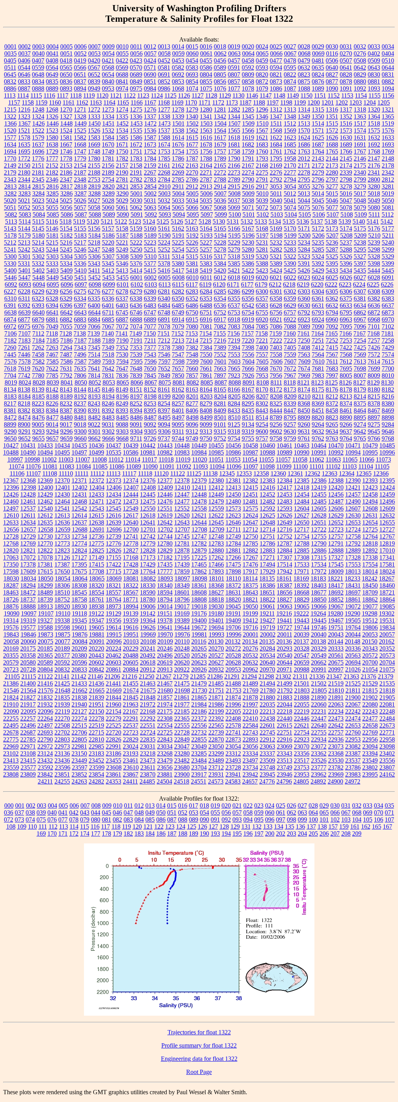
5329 (388, 256)
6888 (136, 319)
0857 (234, 81)
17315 (318, 557)
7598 (178, 361)
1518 (374, 123)
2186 (66, 172)
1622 (276, 137)
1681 (234, 144)
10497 (79, 452)
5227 (206, 242)
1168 (164, 102)
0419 (80, 60)
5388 (262, 263)
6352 (192, 298)
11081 (50, 466)
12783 (216, 543)
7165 (331, 333)
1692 (374, 144)
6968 (374, 319)
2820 (108, 186)
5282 (276, 249)
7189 (108, 340)
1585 (122, 137)
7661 (206, 368)
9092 (150, 424)
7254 (360, 340)
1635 (24, 144)
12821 (28, 550)
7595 (136, 361)
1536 (150, 130)
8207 (262, 396)
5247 (94, 249)
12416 (267, 487)
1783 (136, 158)
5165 (220, 228)
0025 (276, 46)
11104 (365, 466)
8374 (346, 403)
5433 (332, 270)
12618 (147, 515)
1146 (252, 95)
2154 (80, 165)
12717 (301, 529)
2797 (332, 179)
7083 (234, 326)
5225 (178, 242)
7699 (374, 368)
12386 (318, 480)
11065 (350, 459)
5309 (136, 256)
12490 (353, 501)
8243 (94, 403)
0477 (276, 60)
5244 (52, 249)
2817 (66, 186)
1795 (276, 158)
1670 (108, 144)
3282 (10, 193)
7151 (163, 333)
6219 (303, 284)
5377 (150, 263)
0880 (360, 81)
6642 (66, 312)
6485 (178, 305)
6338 (136, 298)
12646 (233, 522)
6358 (276, 298)
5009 (248, 193)
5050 (388, 200)
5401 (24, 270)
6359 (290, 298)
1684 (276, 144)
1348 (290, 116)
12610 (11, 515)
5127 (191, 221)
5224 (164, 242)
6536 (220, 305)
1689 (346, 144)
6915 (192, 319)
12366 (381, 473)
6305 (332, 291)
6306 (346, 291)
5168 (262, 228)
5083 (25, 214)
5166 (234, 228)
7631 (66, 368)
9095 (178, 424)
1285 (248, 109)
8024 (25, 382)
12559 (216, 508)
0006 (80, 46)
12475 (147, 501)
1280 (206, 109)
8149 (122, 389)
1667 (66, 144)
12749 (233, 536)
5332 (38, 263)
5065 (178, 207)
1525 (80, 130)
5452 (94, 277)
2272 (220, 172)
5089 (109, 214)
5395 (332, 263)
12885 (301, 550)
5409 (66, 270)
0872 (262, 81)
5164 (206, 228)
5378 (164, 263)
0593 (262, 67)
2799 (360, 179)
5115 (38, 221)
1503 (206, 123)
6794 (332, 312)
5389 (276, 263)
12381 (233, 480)
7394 (234, 347)
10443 (165, 445)
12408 (148, 487)
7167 (359, 333)
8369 (318, 403)
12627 (301, 515)
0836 (66, 81)
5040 (276, 200)
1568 (276, 130)
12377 (165, 480)
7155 (219, 333)
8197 (136, 396)
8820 (318, 417)
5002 (150, 193)
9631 (304, 431)
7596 (150, 361)
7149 (135, 333)
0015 (192, 46)
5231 (262, 242)
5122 (121, 221)
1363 (360, 116)
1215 (10, 109)
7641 (94, 368)
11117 (129, 473)
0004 (52, 46)
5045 (318, 200)
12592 (267, 508)
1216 (24, 109)
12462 (45, 501)
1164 (109, 102)
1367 (24, 123)
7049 (52, 326)
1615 (192, 137)
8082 (193, 382)
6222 (331, 284)
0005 (66, 46)
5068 (220, 207)
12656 (11, 529)
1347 (276, 116)
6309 (388, 291)
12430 (62, 494)
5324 (318, 256)
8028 (39, 382)
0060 (192, 53)
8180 (374, 389)
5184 (94, 235)
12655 (387, 522)
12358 (261, 473)
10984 (199, 452)
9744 (178, 438)
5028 (108, 200)
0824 (318, 74)
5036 (220, 200)
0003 (38, 46)
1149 (293, 95)
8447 (290, 410)
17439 (182, 564)
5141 (373, 221)
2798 (346, 179)
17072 (28, 557)
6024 (318, 277)
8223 (38, 403)
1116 (49, 95)
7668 (262, 368)
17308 (301, 557)
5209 (360, 235)
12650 (301, 522)
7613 (360, 361)
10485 (387, 445)
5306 (94, 256)
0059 (178, 53)
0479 (304, 60)
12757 (336, 536)
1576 (388, 130)
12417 (284, 487)
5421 (234, 270)
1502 (192, 123)
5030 (136, 200)
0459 (262, 60)
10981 (147, 452)
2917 (262, 186)
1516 (346, 123)
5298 (374, 249)
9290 (10, 431)
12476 (165, 501)
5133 (261, 221)
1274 (122, 109)
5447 (24, 277)
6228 (24, 291)
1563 (206, 130)
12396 (11, 487)
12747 (199, 536)
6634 (360, 305)
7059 (80, 326)
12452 (267, 494)
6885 (108, 319)
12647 (250, 522)
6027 (360, 277)
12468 (79, 501)
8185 (38, 396)
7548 (192, 354)
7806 (80, 375)
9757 (262, 438)
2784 (164, 179)
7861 (206, 375)
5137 (317, 221)
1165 (123, 102)
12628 (318, 515)
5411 (94, 270)
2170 (290, 165)
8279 (206, 403)
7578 (24, 361)
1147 (266, 95)
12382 (250, 480)
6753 (234, 312)
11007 (82, 459)
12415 (250, 487)
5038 (248, 200)
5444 (374, 270)
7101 (374, 326)
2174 (346, 165)
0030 (332, 46)
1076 (220, 88)
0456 (220, 60)
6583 (262, 305)
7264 (66, 347)
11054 (249, 459)
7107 (24, 333)
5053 (38, 207)
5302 (38, 256)
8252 (136, 403)
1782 (122, 158)
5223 (150, 242)
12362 (312, 473)
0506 (332, 60)
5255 (192, 249)
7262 (38, 347)
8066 (137, 382)
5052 (24, 207)
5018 (374, 193)
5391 (304, 263)
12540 (45, 508)
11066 (366, 459)
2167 (248, 165)
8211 (318, 396)
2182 (52, 172)
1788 (206, 158)
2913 (206, 186)
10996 (387, 452)
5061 (122, 207)
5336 (80, 263)
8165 (220, 389)
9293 (38, 431)
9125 (234, 424)
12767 (387, 536)
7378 (164, 347)
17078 (45, 557)
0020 (248, 46)
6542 (248, 305)
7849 (164, 375)
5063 (150, 207)
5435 (360, 270)
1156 (388, 95)
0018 (220, 46)
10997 (15, 459)
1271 (80, 109)
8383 (38, 410)
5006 (206, 193)
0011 (136, 46)
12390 (353, 480)
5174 (346, 228)
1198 (286, 102)
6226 (387, 284)
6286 (234, 291)
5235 (318, 242)
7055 (66, 326)
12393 (370, 480)
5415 (150, 270)
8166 (234, 389)
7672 (290, 368)
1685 (290, 144)
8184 (24, 396)
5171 (304, 228)
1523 (52, 130)
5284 (304, 249)
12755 (318, 536)
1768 (374, 151)
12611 (28, 515)
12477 (182, 501)
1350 (318, 116)
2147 (374, 158)
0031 (346, 46)
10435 (79, 445)
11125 (194, 473)
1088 (304, 88)
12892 (370, 550)
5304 (66, 256)
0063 (234, 53)
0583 (192, 67)
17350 (11, 564)
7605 (262, 361)
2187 (80, 172)
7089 (304, 326)
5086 (67, 214)
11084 (83, 466)
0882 (388, 81)
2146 (360, 158)
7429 (388, 347)
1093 (374, 88)
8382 (24, 410)
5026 (80, 200)
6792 (304, 312)
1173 (232, 102)
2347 (66, 179)
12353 (244, 473)
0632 (304, 67)
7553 (234, 354)
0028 (304, 46)
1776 (38, 158)
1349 (304, 116)
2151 (38, 165)
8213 (346, 396)
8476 (38, 417)
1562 (192, 130)
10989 (284, 452)
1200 (313, 102)
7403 (276, 347)
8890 (346, 417)
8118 (290, 382)
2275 (262, 172)
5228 (220, 242)
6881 (52, 319)
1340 (192, 116)
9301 (94, 431)
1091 (346, 88)
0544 (24, 67)
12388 (336, 480)
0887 (24, 88)
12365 (364, 473)
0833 (24, 81)
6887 (122, 319)
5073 (276, 207)
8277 (192, 403)
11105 (382, 466)
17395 (79, 564)
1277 (164, 109)
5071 (248, 207)
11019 (182, 459)
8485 (122, 417)
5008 (234, 193)
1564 (220, 130)
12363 (329, 473)
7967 (290, 375)
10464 (318, 445)
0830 (374, 74)
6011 (206, 277)
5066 (192, 207)
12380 (216, 480)
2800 (374, 179)
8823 (332, 417)
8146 (108, 389)
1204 (369, 102)
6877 (24, 319)
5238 (360, 242)
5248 (108, 249)
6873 (388, 312)
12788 (301, 543)
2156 (108, 165)
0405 (10, 60)
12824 (79, 550)
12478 (199, 501)
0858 (248, 81)
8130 (387, 382)
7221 (262, 340)
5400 (10, 270)
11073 (383, 459)
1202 (341, 102)
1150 (306, 95)
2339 (346, 172)
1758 (234, 151)
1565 (234, 130)
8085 (207, 382)
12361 (295, 473)
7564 (318, 354)
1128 (211, 95)
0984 (150, 88)
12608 (370, 508)
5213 (24, 242)
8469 (388, 410)
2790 (248, 179)
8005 (346, 375)
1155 (374, 95)
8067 (151, 382)
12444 (130, 494)
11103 (349, 466)
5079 (360, 207)
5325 (332, 256)
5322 (290, 256)
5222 (136, 242)
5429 (318, 270)
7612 (346, 361)
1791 (248, 158)
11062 (316, 459)
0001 (10, 46)
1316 (332, 109)
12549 (130, 508)
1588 (164, 137)
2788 (220, 179)
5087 (81, 214)
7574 (388, 354)
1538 (178, 130)
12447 (182, 494)
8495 (164, 417)
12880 (216, 550)
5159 (136, 228)
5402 (38, 270)
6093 (25, 284)
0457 (234, 60)
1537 (164, 130)
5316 (206, 256)
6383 (388, 298)
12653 (353, 522)
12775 (96, 543)
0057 (150, 53)
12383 (267, 480)
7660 (192, 368)
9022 (94, 424)
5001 (136, 193)
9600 (262, 431)
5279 (234, 249)
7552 (220, 354)
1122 (130, 95)
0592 (248, 67)
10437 (113, 445)
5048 (360, 200)
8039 (53, 382)
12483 (284, 501)
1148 (279, 95)
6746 (136, 312)
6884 (94, 319)
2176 (374, 165)
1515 (332, 123)
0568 (108, 67)
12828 (147, 550)
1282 (234, 109)
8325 (276, 403)
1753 (164, 151)
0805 (220, 74)
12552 (182, 508)
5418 (192, 270)
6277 (108, 291)
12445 (147, 494)
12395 (387, 480)
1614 (178, 137)
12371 (79, 480)
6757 (290, 312)
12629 (336, 515)
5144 (24, 228)
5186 (108, 235)
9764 (346, 438)
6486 (192, 305)
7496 (80, 354)
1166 (137, 102)
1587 (150, 137)
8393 (122, 410)
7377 (150, 347)
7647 (122, 368)
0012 (150, 46)
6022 (290, 277)
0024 (262, 46)
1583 (94, 137)
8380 (388, 403)
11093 (200, 466)
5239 (374, 242)
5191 (178, 235)
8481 (80, 417)
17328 (353, 557)
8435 (248, 410)
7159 (275, 333)
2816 (52, 186)
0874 (290, 81)
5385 (234, 263)
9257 (290, 424)
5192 (192, 235)
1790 (234, 158)
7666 (248, 368)
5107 (332, 214)
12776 (113, 543)
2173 (332, 165)
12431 (79, 494)
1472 (150, 123)
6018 (234, 277)
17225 (199, 557)
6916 (206, 319)
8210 (304, 396)
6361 (318, 298)
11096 (233, 466)
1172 (218, 102)
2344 (24, 179)
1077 (234, 88)
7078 (164, 326)
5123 (135, 221)
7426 (374, 347)
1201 (327, 102)
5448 (38, 277)
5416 (164, 270)
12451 (250, 494)
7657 (178, 368)
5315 (192, 256)
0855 (206, 81)
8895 (360, 417)
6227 (10, 291)
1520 (10, 130)
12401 (62, 487)
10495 (62, 452)
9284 (388, 424)
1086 (276, 88)
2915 (234, 186)
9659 (66, 438)
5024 (52, 200)
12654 (370, 522)
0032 (360, 46)
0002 (24, 46)
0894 (80, 88)
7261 (24, 347)
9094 (164, 424)
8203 (206, 396)
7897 (220, 375)
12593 (284, 508)
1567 (262, 130)
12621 (199, 515)
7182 (10, 340)
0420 (94, 60)
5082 (11, 214)
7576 (10, 361)
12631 (370, 515)
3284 (38, 193)
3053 (276, 186)
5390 (290, 263)
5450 (66, 277)
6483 (150, 305)
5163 (192, 228)
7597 (164, 361)
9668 (122, 438)
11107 (33, 473)
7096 (360, 326)
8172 (276, 389)
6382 (374, 298)
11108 (49, 473)
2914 (220, 186)
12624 (250, 515)
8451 (318, 410)
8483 (108, 417)
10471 (353, 445)
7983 (318, 375)
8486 (136, 417)
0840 (108, 81)
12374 (130, 480)
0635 (318, 67)
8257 (178, 403)
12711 (233, 529)
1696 (38, 151)
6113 (165, 284)
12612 (45, 515)
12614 (79, 515)
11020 (199, 459)
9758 (276, 438)
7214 (192, 340)
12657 (28, 529)
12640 (130, 522)
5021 (24, 200)
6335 (94, 298)
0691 (164, 74)
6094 (39, 284)
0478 (290, 60)
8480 (66, 417)
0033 (374, 46)
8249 (122, 403)
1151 (320, 95)
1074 (192, 88)
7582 (38, 361)
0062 (220, 53)
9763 (332, 438)
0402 (374, 53)
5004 (178, 193)
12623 (233, 515)
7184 (38, 340)
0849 (136, 81)
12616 (113, 515)
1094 (388, 88)
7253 (346, 340)
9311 (178, 431)
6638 (10, 312)
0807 (234, 74)
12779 (147, 543)
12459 (387, 494)
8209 (290, 396)
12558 (199, 508)
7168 (373, 333)
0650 (66, 74)
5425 (290, 270)
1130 (238, 95)
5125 (163, 221)
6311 (24, 298)
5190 (164, 235)
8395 (150, 410)
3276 (318, 186)
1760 (262, 151)
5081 (388, 207)
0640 (332, 67)
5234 (304, 242)
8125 (331, 382)
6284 (206, 291)
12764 (370, 536)
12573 (233, 508)
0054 (108, 53)
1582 (80, 137)
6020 (262, 277)
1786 (178, 158)
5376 (136, 263)
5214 (38, 242)
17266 (233, 557)
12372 (96, 480)
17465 (199, 564)
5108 (346, 214)
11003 (65, 459)
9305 (150, 431)
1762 (290, 151)
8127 (359, 382)
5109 (360, 214)
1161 (69, 102)
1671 (122, 144)
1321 (388, 109)
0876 (318, 81)
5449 (52, 277)
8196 (122, 396)
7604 (248, 361)
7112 (38, 333)
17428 (130, 564)
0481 (318, 60)
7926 (248, 375)
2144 (332, 158)
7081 (206, 326)
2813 (10, 186)
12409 (165, 487)
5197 (262, 235)
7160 (289, 333)
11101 (316, 466)
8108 (263, 382)
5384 (220, 263)
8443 (262, 410)
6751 (206, 312)
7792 (66, 375)
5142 (387, 221)
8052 (95, 382)
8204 (220, 396)
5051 (10, 207)
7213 (178, 340)
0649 (52, 74)
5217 (80, 242)
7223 (290, 340)
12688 (79, 529)
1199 (300, 102)
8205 (234, 396)
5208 (346, 235)
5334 (66, 263)
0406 (24, 60)
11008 (99, 459)
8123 (317, 382)
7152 (177, 333)
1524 (66, 130)
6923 (304, 319)
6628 (276, 305)
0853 (178, 81)
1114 (23, 95)
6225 (373, 284)
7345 (94, 347)
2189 (108, 172)
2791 (262, 179)
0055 (122, 53)
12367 (11, 480)
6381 (360, 298)
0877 (332, 81)
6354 (220, 298)
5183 (80, 235)
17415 (96, 564)
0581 (164, 67)
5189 (150, 235)
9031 (108, 424)
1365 (388, 116)
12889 (353, 550)
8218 (24, 403)
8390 (80, 410)
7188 (94, 340)
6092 (11, 284)
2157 (122, 165)
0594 (276, 67)
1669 (94, 144)
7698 (360, 368)
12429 (45, 494)
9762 (318, 438)
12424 (387, 487)
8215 (374, 396)
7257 (374, 340)
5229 (234, 242)
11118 (145, 473)
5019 (388, 193)
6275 (80, 291)
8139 (38, 389)
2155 (94, 165)
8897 (374, 417)
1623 (290, 137)
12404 (97, 487)
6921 (276, 319)
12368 (28, 480)
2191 (136, 172)
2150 (24, 165)
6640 (38, 312)
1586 (136, 137)
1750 (122, 151)
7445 (10, 354)
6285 (220, 291)
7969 (304, 375)
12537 (28, 508)
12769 (28, 543)
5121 (107, 221)
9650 (10, 438)
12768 (11, 543)
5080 (374, 207)
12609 (387, 508)
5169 (276, 228)
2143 (318, 158)
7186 (66, 340)
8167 (248, 389)
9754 (234, 438)
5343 (94, 263)
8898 (388, 417)
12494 (370, 501)
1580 (52, 137)
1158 (28, 102)
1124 (157, 95)
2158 (136, 165)
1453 (136, 123)
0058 (164, 53)
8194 (108, 396)
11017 (149, 459)
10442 (147, 445)
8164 (206, 389)
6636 (374, 305)
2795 (304, 179)
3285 (52, 193)
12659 (62, 529)
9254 (262, 424)
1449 (80, 123)
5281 (262, 249)
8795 (290, 417)
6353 (206, 298)
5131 (233, 221)
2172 (318, 165)
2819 (94, 186)
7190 (122, 340)
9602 (276, 431)
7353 (136, 347)
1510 (262, 123)
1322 (10, 116)
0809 (248, 74)
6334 (80, 298)
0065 (262, 53)
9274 (360, 424)
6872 (374, 312)
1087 (290, 88)
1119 (89, 95)
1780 (94, 158)
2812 (388, 179)
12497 (11, 508)
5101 (249, 214)
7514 (94, 354)
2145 (346, 158)
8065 (123, 382)
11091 (167, 466)
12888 (336, 550)
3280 (374, 186)
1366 (10, 123)
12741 (130, 536)
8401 (178, 410)
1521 (24, 130)
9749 (192, 438)
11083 (66, 466)
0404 (388, 53)
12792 (353, 543)
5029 (122, 200)
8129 (373, 382)
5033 (178, 200)
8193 (94, 396)
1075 (206, 88)
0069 (318, 53)
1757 (220, 151)
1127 (198, 95)
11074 (16, 466)
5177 (388, 228)
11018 (166, 459)
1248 (38, 109)
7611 (332, 361)
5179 (24, 235)
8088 (235, 382)
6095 (53, 284)
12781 (182, 543)
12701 (148, 529)
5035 (206, 200)
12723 (336, 529)
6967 (360, 319)
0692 (178, 74)
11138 (210, 473)
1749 (108, 151)
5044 (304, 200)
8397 (164, 410)
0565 (66, 67)
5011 (276, 193)
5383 (206, 263)
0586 (206, 67)
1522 (38, 130)
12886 (318, 550)
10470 (336, 445)
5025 (66, 200)
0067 (290, 53)
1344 (234, 116)
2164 (206, 165)
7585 (52, 361)
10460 (267, 445)
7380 (178, 347)
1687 (318, 144)
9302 (108, 431)
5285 (318, 249)
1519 (388, 123)
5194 (220, 235)
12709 (216, 529)
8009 (374, 375)
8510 (234, 417)
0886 (10, 88)
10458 (250, 445)
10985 (216, 452)
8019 (11, 382)
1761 (276, 151)
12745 (182, 536)
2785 (178, 179)
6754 (248, 312)
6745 (122, 312)
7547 (178, 354)
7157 (247, 333)
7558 (276, 354)
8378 (374, 403)
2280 (332, 172)
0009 (108, 46)
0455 (206, 60)
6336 (108, 298)
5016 (346, 193)
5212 (10, 242)
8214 (360, 396)
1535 (136, 130)
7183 (24, 340)
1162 (82, 102)
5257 (206, 249)
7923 (234, 375)
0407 (38, 60)
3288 (94, 193)
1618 (234, 137)
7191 (136, 340)
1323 (24, 116)
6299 (248, 291)
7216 (220, 340)
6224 (359, 284)
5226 (192, 242)
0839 (94, 81)
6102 (137, 284)
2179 (10, 172)
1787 (192, 158)
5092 (151, 214)
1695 (24, 151)
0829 (360, 74)
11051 (216, 459)
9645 (374, 431)
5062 (136, 207)
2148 (388, 158)
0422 (122, 60)
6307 (360, 291)
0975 (136, 88)
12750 (250, 536)
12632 (387, 515)
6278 (122, 291)
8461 (346, 410)
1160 (55, 102)
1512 (290, 123)
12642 (165, 522)
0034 (388, 46)
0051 (66, 53)
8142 (52, 389)
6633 (346, 305)
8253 (150, 403)
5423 (262, 270)
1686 (304, 144)
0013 (164, 46)
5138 (331, 221)
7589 (94, 361)
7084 (248, 326)
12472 (113, 501)
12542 (79, 508)
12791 (336, 543)
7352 (122, 347)
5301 (24, 256)
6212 (275, 284)
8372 (332, 403)
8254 (164, 403)
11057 (283, 459)
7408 (304, 347)
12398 (28, 487)
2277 (290, 172)
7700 (388, 368)
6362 (332, 298)
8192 (80, 396)
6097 (81, 284)
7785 (52, 375)
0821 (276, 74)
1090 (332, 88)
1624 (304, 137)
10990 (301, 452)
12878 (182, 550)
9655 (38, 438)
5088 (95, 214)
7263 (52, 347)
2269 (178, 172)
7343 (80, 347)
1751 (136, 151)
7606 (276, 361)
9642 (360, 431)
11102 (333, 466)
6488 (206, 305)
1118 (76, 95)
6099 (109, 284)
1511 (276, 123)
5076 (318, 207)
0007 (94, 46)
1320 (374, 109)
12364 (346, 473)
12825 (96, 550)
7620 (38, 368)
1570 (304, 130)
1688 (332, 144)
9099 (206, 424)
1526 (94, 130)
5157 (108, 228)
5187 (122, 235)
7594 (122, 361)
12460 (11, 501)
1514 (318, 123)
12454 (301, 494)
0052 (80, 53)
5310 (150, 256)
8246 (108, 403)
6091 (388, 277)
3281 (388, 186)
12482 (267, 501)
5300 (10, 256)
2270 (192, 172)
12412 (216, 487)
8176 (332, 389)
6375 (346, 298)
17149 (96, 557)
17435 (165, 564)
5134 (275, 221)
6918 (234, 319)
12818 (370, 543)
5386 (248, 263)
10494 (45, 452)
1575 (374, 130)
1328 (80, 116)
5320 (262, 256)
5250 (136, 249)
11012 (116, 459)
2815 (38, 186)
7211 (150, 340)
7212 (164, 340)
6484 (164, 305)
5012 (290, 193)
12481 (250, 501)
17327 (336, 557)
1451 (108, 123)
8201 (192, 396)
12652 (336, 522)
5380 (178, 263)
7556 (248, 354)
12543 (96, 508)
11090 (150, 466)
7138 (79, 333)
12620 (182, 515)
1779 (80, 158)
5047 (346, 200)
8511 (248, 417)
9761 (304, 438)
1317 (346, 109)
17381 (45, 564)
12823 (62, 550)
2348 (80, 179)
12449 (216, 494)
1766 (346, 151)
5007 (220, 193)
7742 (24, 375)
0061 (206, 53)
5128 (205, 221)
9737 (164, 438)
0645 (10, 74)
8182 (388, 389)
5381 (192, 263)
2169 (276, 165)
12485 (318, 501)
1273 (108, 109)
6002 (150, 277)
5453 (108, 277)
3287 (80, 193)
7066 (94, 326)
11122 (177, 473)
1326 (52, 116)
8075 (165, 382)
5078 (346, 207)
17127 (79, 557)
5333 (52, 263)
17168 (130, 557)
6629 (290, 305)
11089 (133, 466)
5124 (149, 221)
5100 (235, 214)
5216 (66, 242)
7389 (220, 347)
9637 (346, 431)
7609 (304, 361)
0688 (122, 74)
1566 (248, 130)
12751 (267, 536)
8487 (150, 417)
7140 (107, 333)
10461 (284, 445)
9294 (52, 431)
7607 (290, 361)
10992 (336, 452)
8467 (374, 410)
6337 (122, 298)
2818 (80, 186)
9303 (122, 431)
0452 (164, 60)
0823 (304, 74)
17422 (113, 564)
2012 (304, 158)
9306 (164, 431)
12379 (199, 480)
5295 (360, 249)
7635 (80, 368)
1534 (122, 130)
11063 (333, 459)
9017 (66, 424)
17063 (11, 557)
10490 (28, 452)
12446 (165, 494)
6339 (150, 298)
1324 (38, 116)
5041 (290, 200)
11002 (49, 459)
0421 (108, 60)
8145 (94, 389)
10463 (301, 445)
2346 (52, 179)
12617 (130, 515)
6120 (219, 284)
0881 (374, 81)
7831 (108, 375)
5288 (346, 249)
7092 (332, 326)
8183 (10, 396)
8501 (220, 417)
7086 (276, 326)
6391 (10, 305)
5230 (248, 242)
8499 (206, 417)
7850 (178, 375)
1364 (374, 116)
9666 (108, 438)
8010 (388, 375)
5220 (108, 242)
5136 (303, 221)
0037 (24, 53)
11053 (233, 459)
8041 (67, 382)
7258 (388, 340)
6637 (388, 305)
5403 (52, 270)
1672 (136, 144)
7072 (122, 326)
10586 (130, 452)
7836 (122, 375)
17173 (147, 557)
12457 (353, 494)
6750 (192, 312)
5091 (137, 214)
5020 (10, 200)
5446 (10, 277)
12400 (45, 487)
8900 (24, 424)
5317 (220, 256)
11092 (183, 466)
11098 (267, 466)
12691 (97, 529)
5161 (164, 228)
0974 (122, 88)
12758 (353, 536)
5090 (123, 214)
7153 (191, 333)
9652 (24, 438)
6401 (108, 305)
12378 (182, 480)
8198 (150, 396)
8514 (262, 417)
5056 (66, 207)
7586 (66, 361)
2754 (108, 179)
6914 (178, 319)
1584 (108, 137)
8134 (10, 389)
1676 (178, 144)
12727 (387, 529)
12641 (147, 522)
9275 (374, 424)
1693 (388, 144)
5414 (136, 270)
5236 (332, 242)
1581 (66, 137)
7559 (290, 354)
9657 (52, 438)
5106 (318, 214)
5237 (346, 242)
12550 (147, 508)
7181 (387, 333)
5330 (10, 263)
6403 (122, 305)
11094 (217, 466)
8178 (346, 389)
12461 (28, 501)
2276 (276, 172)
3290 (122, 193)
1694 (10, 151)
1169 (177, 102)
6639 (24, 312)
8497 (178, 417)
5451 (80, 277)
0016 (206, 46)
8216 (388, 396)
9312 (192, 431)
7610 (318, 361)
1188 (259, 102)
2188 (94, 172)
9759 (290, 438)
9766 (374, 438)
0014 (178, 46)
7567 (332, 354)
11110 (66, 473)
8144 (80, 389)
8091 (249, 382)
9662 (94, 438)
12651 (318, 522)
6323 (38, 298)
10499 (96, 452)
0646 (24, 74)
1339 (178, 116)
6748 (164, 312)
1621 (262, 137)
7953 (262, 375)
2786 (192, 179)
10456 (233, 445)
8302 (262, 403)
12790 (318, 543)
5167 (248, 228)
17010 (387, 550)
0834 (38, 81)
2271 (206, 172)
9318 (234, 431)
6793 (318, 312)
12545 (113, 508)
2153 (66, 165)
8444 (276, 410)
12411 (199, 487)
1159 (41, 102)
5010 (262, 193)
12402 (79, 487)
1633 (388, 137)
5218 (94, 242)
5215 (52, 242)
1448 (66, 123)
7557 (262, 354)
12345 (227, 473)
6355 (234, 298)
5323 (304, 256)
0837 (80, 81)
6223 (345, 284)
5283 (290, 249)
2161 (164, 165)
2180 (24, 172)
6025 (332, 277)
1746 (66, 151)
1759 (248, 151)
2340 (360, 172)
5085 (53, 214)
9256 (276, 424)
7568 (346, 354)
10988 (267, 452)
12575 (250, 508)
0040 (38, 53)
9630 (290, 431)
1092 (360, 88)
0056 (136, 53)
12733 (62, 536)
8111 (276, 382)
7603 (234, 361)
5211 (388, 235)
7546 (164, 354)
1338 (164, 116)
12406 (114, 487)
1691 (360, 144)
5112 (388, 214)
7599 (192, 361)
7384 (206, 347)
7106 (10, 333)
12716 (284, 529)
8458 (332, 410)
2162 (178, 165)
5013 (304, 193)
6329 (66, 298)
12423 (370, 487)
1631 (360, 137)
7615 (388, 361)
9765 (360, 438)
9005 (38, 424)
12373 (113, 480)
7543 (150, 354)
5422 (248, 270)
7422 (346, 347)
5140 (359, 221)
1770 (10, 158)
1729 (52, 151)
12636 (62, 522)
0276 (360, 53)
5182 (66, 235)
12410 (182, 487)
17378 (28, 564)
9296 (66, 431)
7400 (262, 347)
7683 (332, 368)
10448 (182, 445)
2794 (290, 179)
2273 (234, 172)
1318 (360, 109)
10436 (96, 445)
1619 (248, 137)
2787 (206, 179)
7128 (65, 333)
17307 (284, 557)
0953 (108, 88)
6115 (178, 284)
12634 (28, 522)
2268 (164, 172)
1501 (178, 123)
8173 (290, 389)
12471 (96, 501)
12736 (96, 536)
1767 (360, 151)
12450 (233, 494)
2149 (10, 165)
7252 (332, 340)
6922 (290, 319)
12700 (131, 529)
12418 (301, 487)
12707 (182, 529)
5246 (80, 249)
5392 (318, 263)
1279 (192, 109)
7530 (122, 354)
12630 (353, 515)
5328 (374, 256)
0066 (276, 53)
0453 (178, 60)
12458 (370, 494)
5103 (277, 214)
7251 (318, 340)
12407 (131, 487)
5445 (388, 270)
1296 (262, 109)
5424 (276, 270)
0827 (332, 74)
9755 (248, 438)
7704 (10, 375)
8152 (150, 389)
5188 (136, 235)
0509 (374, 60)
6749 (178, 312)
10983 (182, 452)
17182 (165, 557)
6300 (262, 291)
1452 (122, 123)
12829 (165, 550)
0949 (94, 88)
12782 (199, 543)
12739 (113, 536)
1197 (273, 102)
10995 (370, 452)
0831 (388, 74)
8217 (10, 403)
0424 (150, 60)
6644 (94, 312)
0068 (304, 53)
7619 (24, 368)
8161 (164, 389)
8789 (276, 417)
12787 (284, 543)
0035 (10, 53)
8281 (220, 403)
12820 (11, 550)
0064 (248, 53)
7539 (136, 354)
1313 (290, 109)
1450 (94, 123)
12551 (165, 508)
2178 (388, 165)
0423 (136, 60)
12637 (79, 522)
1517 (360, 123)
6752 (220, 312)
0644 (388, 67)
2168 (262, 165)
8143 (66, 389)
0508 (360, 60)
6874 (10, 319)
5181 (52, 235)
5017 (360, 193)
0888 (38, 88)
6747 (150, 312)
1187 (245, 102)
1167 (150, 102)
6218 (289, 284)
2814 (24, 186)
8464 (360, 410)
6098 (95, 284)
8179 (360, 389)
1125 (170, 95)
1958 (290, 158)
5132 (247, 221)
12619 (165, 515)
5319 (248, 256)
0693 (192, 74)
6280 (150, 291)
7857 (192, 375)
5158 (122, 228)
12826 (113, 550)
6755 (262, 312)
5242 (24, 249)
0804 (206, 74)
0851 (150, 81)
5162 (178, 228)
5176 (374, 228)
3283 (24, 193)
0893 (66, 88)
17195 (182, 557)
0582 (178, 67)
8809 (304, 417)
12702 (165, 529)
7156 (233, 333)
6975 (24, 326)
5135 (289, 221)
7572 (374, 354)
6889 (150, 319)
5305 (80, 256)
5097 (207, 214)
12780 (165, 543)
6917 (220, 319)
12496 (387, 501)
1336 (136, 116)
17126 (62, 557)
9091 (136, 424)
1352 (346, 116)
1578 (24, 137)
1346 (262, 116)
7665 (234, 368)
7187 (80, 340)
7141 (121, 333)
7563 (304, 354)
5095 (193, 214)
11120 (161, 473)
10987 (250, 452)
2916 (248, 186)
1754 (178, 151)
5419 (206, 270)
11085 (100, 466)
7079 (178, 326)
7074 (136, 326)
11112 (97, 473)
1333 (94, 116)
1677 (192, 144)
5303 (52, 256)
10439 (130, 445)
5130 (219, 221)
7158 (261, 333)
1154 (361, 95)
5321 (276, 256)
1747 (80, 151)
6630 (304, 305)
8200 (178, 396)
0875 (304, 81)
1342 (220, 116)
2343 (10, 179)
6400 (94, 305)
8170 (262, 389)
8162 (178, 389)
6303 (304, 291)
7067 (108, 326)
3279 (360, 186)
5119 (79, 221)
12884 (284, 550)
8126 (345, 382)
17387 (62, 564)
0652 (94, 74)
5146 (52, 228)
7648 (136, 368)
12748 (216, 536)
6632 (332, 305)
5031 (150, 200)
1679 (220, 144)
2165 (220, 165)
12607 (353, 508)
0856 (220, 81)
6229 (38, 291)
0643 (374, 67)
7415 (332, 347)
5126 (177, 221)
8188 (52, 396)
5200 (304, 235)
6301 (276, 291)
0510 (388, 60)
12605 (318, 508)
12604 (301, 508)
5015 (332, 193)
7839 (136, 375)
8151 (136, 389)
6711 (108, 312)
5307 (108, 256)
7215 (206, 340)
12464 (62, 501)
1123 (143, 95)
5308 (122, 256)
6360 (304, 298)
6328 (52, 298)
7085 (262, 326)
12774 (79, 543)
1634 (10, 144)
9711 (136, 438)
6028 (374, 277)
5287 (332, 249)
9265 (332, 424)
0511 (10, 67)
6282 (178, 291)
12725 (370, 529)
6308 (374, 291)
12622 (216, 515)
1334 (108, 116)
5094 (179, 214)
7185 (52, 340)
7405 (290, 347)
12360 (278, 473)
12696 (114, 529)
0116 (332, 53)
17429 (147, 564)
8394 (136, 410)
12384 (284, 480)
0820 (262, 74)
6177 (247, 284)
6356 (248, 298)
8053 (109, 382)
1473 (164, 123)
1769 (388, 151)
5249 (122, 249)
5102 (263, 214)
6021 (276, 277)
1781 (108, 158)
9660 (80, 438)
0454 (192, 60)
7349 (108, 347)
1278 (178, 109)
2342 (388, 172)
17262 (216, 557)
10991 (318, 452)
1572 (332, 130)
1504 (220, 123)
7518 (108, 354)
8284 (234, 403)
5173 (332, 228)
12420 (336, 487)
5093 (165, 214)
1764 (318, 151)
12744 (165, 536)
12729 (28, 536)
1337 (150, 116)
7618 (10, 368)
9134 (248, 424)
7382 (192, 347)
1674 (164, 144)
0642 (360, 67)
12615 (96, 515)
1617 (220, 137)
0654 (108, 74)
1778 (66, 158)
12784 (233, 543)
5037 (234, 200)
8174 (304, 389)
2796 (318, 179)
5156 (94, 228)
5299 (388, 249)
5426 (304, 270)
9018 (80, 424)
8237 (80, 403)
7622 (52, 368)
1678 (206, 144)
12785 (250, 543)
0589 (220, 67)
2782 (136, 179)
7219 (234, 340)
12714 (267, 529)
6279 (136, 291)
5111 (374, 214)
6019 (248, 277)
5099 (221, 214)
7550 (206, 354)
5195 (234, 235)
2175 (360, 165)
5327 (360, 256)
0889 (52, 88)
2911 (178, 186)
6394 (52, 305)
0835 (52, 81)
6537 (234, 305)
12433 (96, 494)
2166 (234, 165)
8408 (206, 410)
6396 (66, 305)
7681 (318, 368)
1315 (318, 109)
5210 (374, 235)
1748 (94, 151)
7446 (24, 354)
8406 (192, 410)
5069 (234, 207)
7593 (108, 361)
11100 (300, 466)
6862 (360, 312)
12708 (199, 529)
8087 (221, 382)
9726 (150, 438)
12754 (301, 536)
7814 (94, 375)
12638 (96, 522)
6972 (10, 326)
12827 (130, 550)
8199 (164, 396)
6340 (164, 298)
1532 (108, 130)
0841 (122, 81)
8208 (276, 396)
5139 (345, 221)
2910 (164, 186)
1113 (10, 95)
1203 (355, 102)
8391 (94, 410)
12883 (267, 550)
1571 (318, 130)
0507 (346, 60)
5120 (93, 221)
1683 (262, 144)
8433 (234, 410)
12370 (62, 480)
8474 (24, 417)
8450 (304, 410)
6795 (346, 312)
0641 (346, 67)
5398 (374, 263)
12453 (284, 494)
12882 (250, 550)
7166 (345, 333)
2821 (122, 186)
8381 (10, 410)
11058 (299, 459)
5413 (122, 270)
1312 (276, 109)
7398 (248, 347)
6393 (38, 305)
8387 (66, 410)
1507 (234, 123)
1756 (206, 151)
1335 (122, 116)
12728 (11, 536)
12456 (336, 494)
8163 (192, 389)
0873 (276, 81)
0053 (94, 53)
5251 (150, 249)
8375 (360, 403)
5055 (52, 207)
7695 (346, 368)
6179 (261, 284)
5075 (304, 207)
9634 (332, 431)
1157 (14, 102)
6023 (304, 277)
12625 (267, 515)
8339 (290, 403)
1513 (304, 123)
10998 (32, 459)
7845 (150, 375)
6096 (67, 284)
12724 (353, 529)
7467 (52, 354)
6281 (164, 291)
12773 (62, 543)
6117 (192, 284)
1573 (346, 130)
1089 (318, 88)
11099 (284, 466)
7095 (346, 326)
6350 (178, 298)
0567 (94, 67)
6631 (318, 305)
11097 (250, 466)
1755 (192, 151)
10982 (165, 452)
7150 (149, 333)
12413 (233, 487)
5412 (108, 270)
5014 (318, 193)
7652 (164, 368)
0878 (346, 81)
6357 (262, 298)
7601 (220, 361)
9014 (52, 424)
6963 (346, 319)
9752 (220, 438)
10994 (353, 452)
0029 (318, 46)
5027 (94, 200)
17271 (267, 557)
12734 (79, 536)
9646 (388, 431)
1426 (38, 123)
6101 (123, 284)
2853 (136, 186)
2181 (38, 172)
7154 (205, 333)
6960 (332, 319)
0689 (136, 74)
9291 (24, 431)
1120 (102, 95)
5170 (290, 228)
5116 (52, 221)
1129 (225, 95)
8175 (318, 389)
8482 (94, 417)
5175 (360, 228)
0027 (290, 46)
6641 (52, 312)
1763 (304, 151)
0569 (122, 67)
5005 (192, 193)
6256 (66, 291)
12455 (318, 494)
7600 (206, 361)
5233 (290, 242)
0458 (248, 60)
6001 (136, 277)
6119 (205, 284)
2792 (276, 179)
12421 (353, 487)
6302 (290, 291)
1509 (248, 123)
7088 (290, 326)
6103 (151, 284)
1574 (360, 130)
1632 (374, 137)
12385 (301, 480)
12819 (387, 543)
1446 (52, 123)
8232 (66, 403)
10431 (28, 445)
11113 (113, 473)
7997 (332, 375)
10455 (216, 445)
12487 (336, 501)
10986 (233, 452)
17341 (387, 557)
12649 (284, 522)
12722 (318, 529)
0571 (150, 67)
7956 (276, 375)
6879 (38, 319)
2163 (192, 165)
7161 (303, 333)
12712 (250, 529)
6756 (276, 312)
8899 (10, 424)
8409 (220, 410)
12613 (62, 515)
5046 (332, 200)
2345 (38, 179)
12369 (45, 480)
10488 (11, 452)
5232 (276, 242)
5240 (388, 242)
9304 (136, 431)
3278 (346, 186)
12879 (199, 550)
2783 (150, 179)
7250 (304, 340)
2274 (248, 172)
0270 (346, 53)
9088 (122, 424)
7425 (360, 347)
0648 (38, 74)
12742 (147, 536)
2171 (304, 165)
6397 (80, 305)
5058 (94, 207)
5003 (164, 193)
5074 (290, 207)
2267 (150, 172)
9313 (206, 431)
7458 (38, 354)
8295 (248, 403)
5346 (122, 263)
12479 (216, 501)
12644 (199, 522)
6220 (317, 284)
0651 (80, 74)
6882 (66, 319)
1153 (347, 95)
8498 (192, 417)
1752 (150, 151)
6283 (192, 291)
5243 (38, 249)
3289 (108, 193)
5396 (346, 263)
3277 (332, 186)
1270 (66, 109)
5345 (108, 263)
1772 (24, 158)
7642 (108, 368)
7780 (38, 375)
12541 (62, 508)
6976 (38, 326)
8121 (303, 382)
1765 (332, 151)
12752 (284, 536)
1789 (220, 158)
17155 (113, 557)
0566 (80, 67)
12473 (130, 501)
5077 (332, 207)
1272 (94, 109)
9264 (318, 424)
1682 (248, 144)
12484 (301, 501)
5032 (164, 200)
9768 (388, 438)
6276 (94, 291)
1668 (80, 144)
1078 (248, 88)
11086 (116, 466)
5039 (262, 200)
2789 (234, 179)
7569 (360, 354)
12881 (233, 550)
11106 (17, 473)
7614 (374, 361)
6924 (318, 319)
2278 (304, 172)
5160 (150, 228)
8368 (304, 403)
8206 (248, 396)
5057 (80, 207)
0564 (52, 67)
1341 (206, 116)
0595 (290, 67)
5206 (318, 235)
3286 (66, 193)
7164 (317, 333)
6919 (248, 319)
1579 (38, 137)
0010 (122, 46)
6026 (346, 277)
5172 (318, 228)
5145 (38, 228)
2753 (94, 179)
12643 (182, 522)
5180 (38, 235)
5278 (220, 249)
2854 (150, 186)
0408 (52, 60)
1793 (262, 158)
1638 (52, 144)
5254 (178, 249)
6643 (80, 312)
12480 (233, 501)
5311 (164, 256)
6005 (164, 277)
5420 (220, 270)
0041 (52, 53)
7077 (150, 326)
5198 (276, 235)
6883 (80, 319)
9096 (192, 424)
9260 (304, 424)
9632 (318, 431)
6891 (164, 319)
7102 (388, 326)
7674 (304, 368)
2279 (318, 172)
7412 (318, 347)
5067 (206, 207)
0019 (234, 46)
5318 (234, 256)
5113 (11, 221)
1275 (136, 109)
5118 (65, 221)
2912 (192, 186)
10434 (62, 445)
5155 (80, 228)
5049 (374, 200)
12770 (45, 543)
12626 (284, 515)
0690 (150, 74)
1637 (38, 144)
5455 (122, 277)
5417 (178, 270)
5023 (38, 200)
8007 (360, 375)
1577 (10, 137)
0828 (346, 74)
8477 (52, 417)
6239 (52, 291)
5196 (248, 235)
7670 (276, 368)
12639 (113, 522)
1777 (52, 158)
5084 (39, 214)
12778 (130, 543)
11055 (266, 459)
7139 (93, 333)
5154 (66, 228)
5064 (164, 207)
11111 (82, 473)
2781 (122, 179)
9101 (220, 424)
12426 (11, 494)
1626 (332, 137)
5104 (291, 214)
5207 (332, 235)
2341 (374, 172)
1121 (116, 95)
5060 (108, 207)
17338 (370, 557)
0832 (10, 81)
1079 (262, 88)
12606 (336, 508)
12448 (199, 494)
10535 (113, 452)
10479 (370, 445)
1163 (96, 102)
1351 (332, 116)
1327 (66, 116)
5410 (80, 270)
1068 (178, 88)
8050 (81, 382)
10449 (199, 445)
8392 (108, 410)
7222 (276, 340)
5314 (178, 256)
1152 (334, 95)
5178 (10, 235)
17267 (250, 557)
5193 (206, 235)
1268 (52, 109)
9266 (346, 424)
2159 (150, 165)
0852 (164, 81)
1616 (206, 137)
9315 (220, 431)
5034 (192, 200)
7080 (192, 326)
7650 (150, 368)
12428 (28, 494)
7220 (248, 340)
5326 (346, 256)
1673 (150, 144)
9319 (248, 431)
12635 (45, 522)
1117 (62, 95)
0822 (290, 74)
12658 (45, 529)
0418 (66, 60)
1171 (205, 102)
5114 (25, 221)
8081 (179, 382)
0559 (38, 67)
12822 (45, 550)
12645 (216, 522)
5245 (66, 249)
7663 (220, 368)
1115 (36, 95)
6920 (262, 319)
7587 (80, 361)
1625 (318, 137)
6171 (233, 284)
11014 (132, 459)
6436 (136, 305)
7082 (220, 326)
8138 (24, 389)
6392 (24, 305)
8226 (52, 403)
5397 (360, 263)
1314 (304, 109)
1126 (184, 95)
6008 (178, 277)
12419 (318, 487)
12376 (147, 480)
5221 (122, 242)
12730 (45, 536)
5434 (346, 270)
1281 (220, 109)
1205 (383, 102)
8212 (332, 396)
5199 (290, 235)
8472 (10, 417)
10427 (11, 445)
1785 (164, 158)
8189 (66, 396)
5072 (262, 207)
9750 (206, 438)
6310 (10, 298)
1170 (191, 102)
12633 (11, 522)
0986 (164, 88)
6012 (220, 277)
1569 (290, 130)
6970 (388, 319)
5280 (248, 249)
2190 (122, 172)
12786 (267, 543)
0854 (192, 81)
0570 (136, 67)
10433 (45, 445)
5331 (24, 263)
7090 (318, 326)
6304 (318, 291)
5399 (388, 263)
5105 (304, 214)
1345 (248, 116)
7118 (52, 333)
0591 (234, 67)
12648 (267, 522)
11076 (33, 466)
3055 (304, 186)
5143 (10, 228)
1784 (150, 158)
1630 (346, 137)
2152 (52, 165)
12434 (113, 494)
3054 (290, 186)
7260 (10, 347)
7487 (66, 354)
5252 (164, 249)
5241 (10, 249)
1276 (150, 109)
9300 (80, 431)
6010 (192, 277)
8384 (52, 410)
